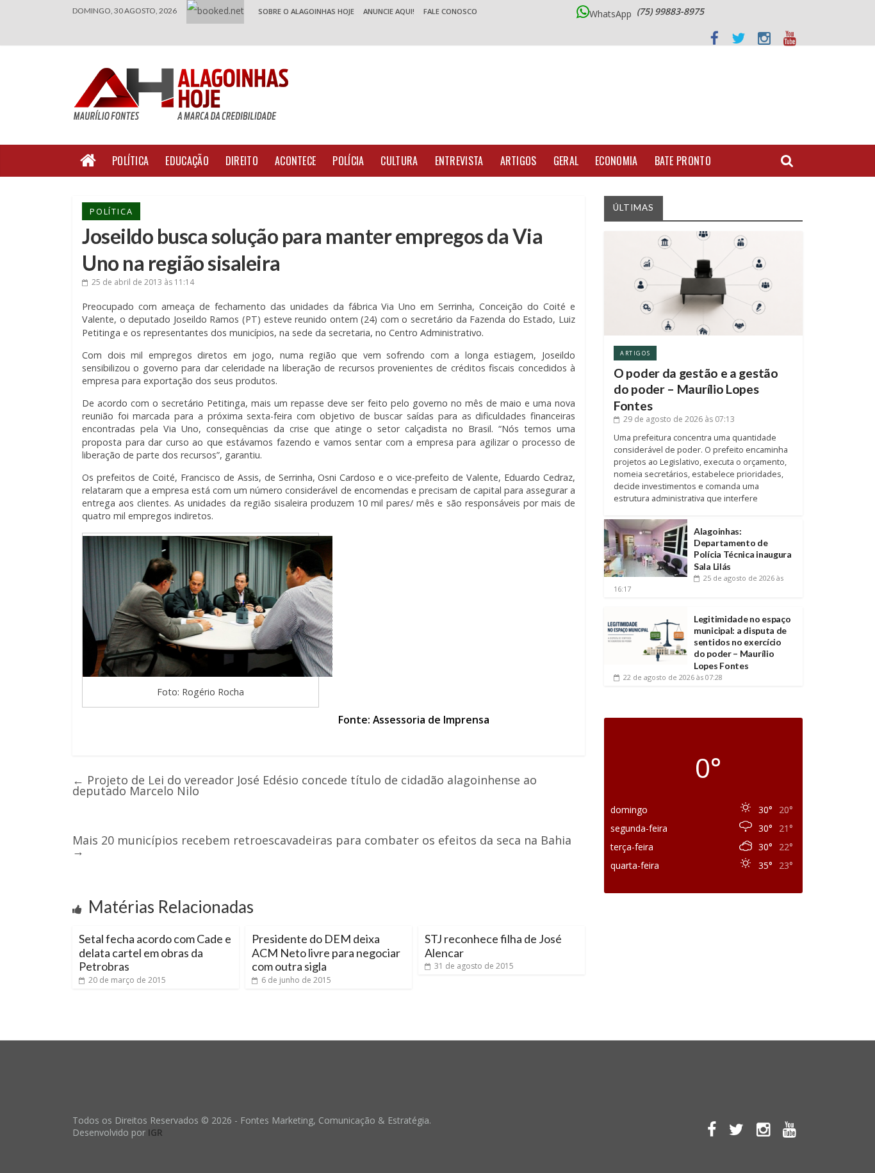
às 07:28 (673, 677)
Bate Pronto (683, 160)
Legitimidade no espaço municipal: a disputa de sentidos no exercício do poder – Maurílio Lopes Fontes (742, 642)
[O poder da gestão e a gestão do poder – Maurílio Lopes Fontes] (703, 236)
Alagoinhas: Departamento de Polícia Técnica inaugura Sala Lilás (743, 549)
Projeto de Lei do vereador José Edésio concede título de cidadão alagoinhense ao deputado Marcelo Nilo (304, 785)
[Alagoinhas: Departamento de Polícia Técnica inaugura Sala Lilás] (645, 524)
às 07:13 (679, 419)
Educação (186, 160)
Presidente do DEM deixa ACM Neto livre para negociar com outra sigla (326, 952)
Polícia (348, 160)
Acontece (295, 160)
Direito (241, 160)
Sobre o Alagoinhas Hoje (306, 11)
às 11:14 (143, 282)
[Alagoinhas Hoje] (184, 63)
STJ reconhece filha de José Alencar (493, 946)
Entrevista (459, 160)
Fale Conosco (450, 11)
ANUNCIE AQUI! (388, 11)
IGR (155, 1132)
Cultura (399, 160)
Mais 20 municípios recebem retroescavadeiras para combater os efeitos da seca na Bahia (321, 845)
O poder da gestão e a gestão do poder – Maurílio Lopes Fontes (696, 389)
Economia (616, 160)
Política (130, 160)
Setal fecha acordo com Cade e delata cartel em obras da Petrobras (155, 952)
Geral (566, 160)
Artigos (518, 160)
